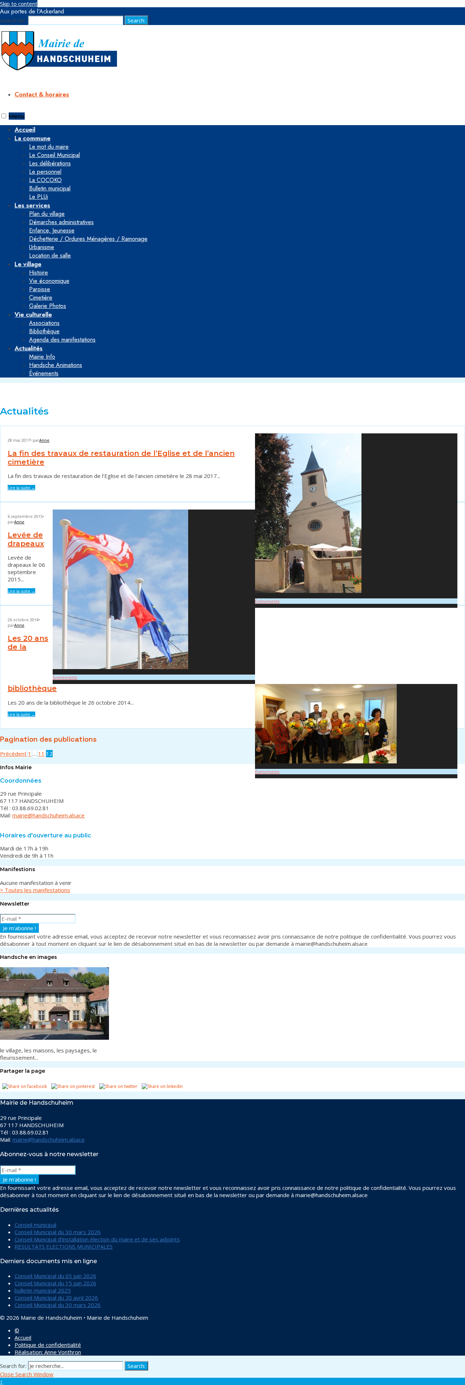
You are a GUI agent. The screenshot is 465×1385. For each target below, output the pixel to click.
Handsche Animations (55, 365)
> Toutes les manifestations (35, 890)
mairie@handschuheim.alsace (48, 815)
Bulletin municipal (49, 188)
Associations (44, 323)
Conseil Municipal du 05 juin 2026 (55, 1275)
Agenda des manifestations (62, 339)
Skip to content (18, 3)
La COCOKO (45, 180)
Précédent (13, 753)
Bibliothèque (44, 331)
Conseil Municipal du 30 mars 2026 (58, 1232)
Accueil (23, 1337)
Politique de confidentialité (48, 1344)
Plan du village (47, 214)
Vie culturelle (33, 314)
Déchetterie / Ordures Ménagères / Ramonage (88, 239)
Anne (44, 440)
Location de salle (50, 255)
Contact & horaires (42, 94)
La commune (32, 138)
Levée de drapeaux (26, 539)
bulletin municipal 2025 (43, 1290)
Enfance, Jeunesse (51, 230)
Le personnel (45, 172)
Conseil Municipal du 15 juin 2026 (55, 1283)
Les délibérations (50, 163)
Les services (32, 205)
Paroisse (39, 289)
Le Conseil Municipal (54, 155)
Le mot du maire (49, 147)
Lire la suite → (21, 487)
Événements (43, 373)
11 (41, 753)
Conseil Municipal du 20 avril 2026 (56, 1297)
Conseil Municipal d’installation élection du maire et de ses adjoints (97, 1239)
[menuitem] (240, 167)
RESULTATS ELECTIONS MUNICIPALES (64, 1246)
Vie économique (49, 281)
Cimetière (40, 297)
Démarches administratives (61, 222)
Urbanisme (41, 247)
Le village (28, 264)
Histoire (38, 272)
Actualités (29, 348)
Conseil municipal (35, 1224)
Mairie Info (42, 357)
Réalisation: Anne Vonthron (48, 1352)
